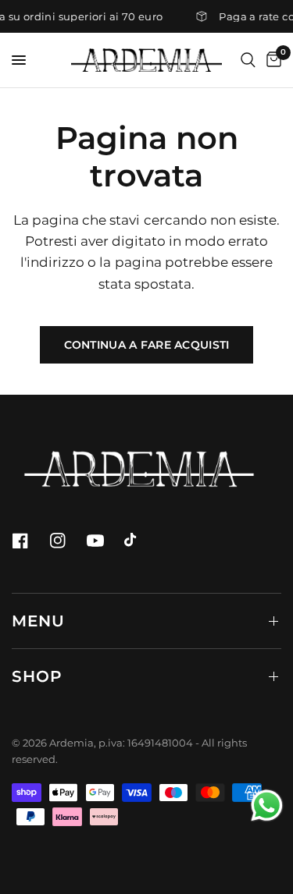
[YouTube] (104, 540)
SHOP (37, 676)
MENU (38, 621)
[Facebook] (29, 540)
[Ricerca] (248, 60)
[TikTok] (141, 540)
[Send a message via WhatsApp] (266, 805)
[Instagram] (66, 540)
